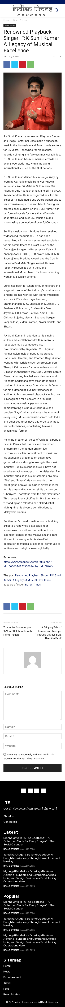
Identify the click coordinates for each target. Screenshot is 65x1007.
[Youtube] (43, 791)
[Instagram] (30, 791)
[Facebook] (6, 64)
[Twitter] (14, 64)
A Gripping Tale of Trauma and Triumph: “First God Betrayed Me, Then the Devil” (48, 633)
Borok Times (33, 584)
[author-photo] (32, 668)
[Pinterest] (22, 64)
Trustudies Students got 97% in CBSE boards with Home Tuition (17, 631)
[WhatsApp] (30, 64)
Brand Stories (20, 20)
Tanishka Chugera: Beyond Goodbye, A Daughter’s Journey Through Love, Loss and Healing (31, 858)
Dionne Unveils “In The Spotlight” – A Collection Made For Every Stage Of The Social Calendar (29, 841)
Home (6, 20)
